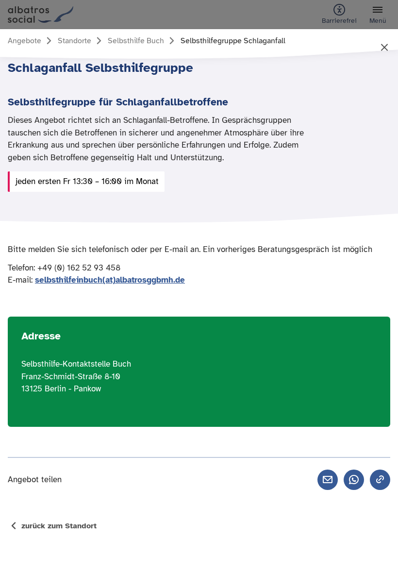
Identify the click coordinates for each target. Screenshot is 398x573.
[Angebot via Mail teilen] (327, 480)
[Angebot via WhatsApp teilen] (354, 480)
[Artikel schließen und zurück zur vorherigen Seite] (384, 48)
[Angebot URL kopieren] (380, 480)
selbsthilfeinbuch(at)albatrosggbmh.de (110, 280)
